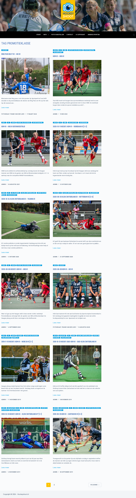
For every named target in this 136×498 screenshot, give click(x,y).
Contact (70, 34)
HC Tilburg (15, 193)
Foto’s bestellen (57, 34)
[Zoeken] (134, 35)
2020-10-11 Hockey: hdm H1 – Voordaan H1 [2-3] (70, 126)
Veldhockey (58, 52)
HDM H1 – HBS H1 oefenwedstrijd (13, 126)
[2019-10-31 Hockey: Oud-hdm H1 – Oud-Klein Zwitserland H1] (77, 363)
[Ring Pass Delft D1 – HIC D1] (25, 76)
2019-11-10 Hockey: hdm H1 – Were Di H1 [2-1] (17, 341)
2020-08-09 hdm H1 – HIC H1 (63, 269)
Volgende (94, 485)
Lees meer (5, 108)
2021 (3, 122)
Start (38, 34)
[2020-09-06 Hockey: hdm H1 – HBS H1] (25, 291)
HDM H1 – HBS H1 (58, 56)
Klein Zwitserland (28, 193)
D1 (8, 193)
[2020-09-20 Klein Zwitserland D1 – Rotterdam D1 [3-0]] (77, 219)
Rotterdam (83, 193)
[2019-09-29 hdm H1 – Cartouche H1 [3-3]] (77, 436)
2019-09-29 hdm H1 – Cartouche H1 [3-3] (67, 414)
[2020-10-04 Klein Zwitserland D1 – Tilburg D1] (25, 221)
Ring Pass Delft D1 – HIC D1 (10, 54)
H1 (60, 50)
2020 (55, 122)
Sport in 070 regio (75, 50)
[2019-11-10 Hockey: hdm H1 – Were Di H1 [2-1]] (25, 363)
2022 (55, 50)
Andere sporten (94, 34)
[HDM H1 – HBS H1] (77, 78)
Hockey (4, 50)
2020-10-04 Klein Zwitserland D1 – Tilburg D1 (18, 199)
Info (45, 34)
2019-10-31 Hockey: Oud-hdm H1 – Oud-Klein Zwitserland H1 (74, 341)
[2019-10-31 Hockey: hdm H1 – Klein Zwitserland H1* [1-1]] (25, 436)
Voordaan (83, 122)
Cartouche (63, 408)
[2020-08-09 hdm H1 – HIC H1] (77, 291)
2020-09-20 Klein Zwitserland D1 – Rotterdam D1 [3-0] (73, 197)
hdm (65, 50)
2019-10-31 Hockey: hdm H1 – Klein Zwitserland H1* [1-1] (21, 414)
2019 (3, 335)
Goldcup (62, 335)
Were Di (15, 337)
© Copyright (80, 34)
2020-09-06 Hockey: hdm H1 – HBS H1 (14, 269)
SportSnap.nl (89, 50)
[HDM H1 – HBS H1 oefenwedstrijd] (25, 148)
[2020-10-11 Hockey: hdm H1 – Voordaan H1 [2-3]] (77, 148)
